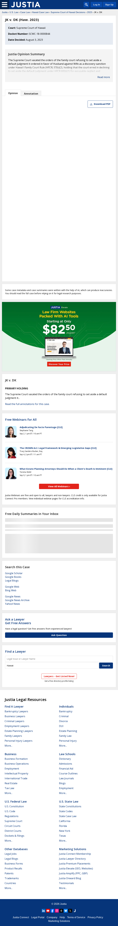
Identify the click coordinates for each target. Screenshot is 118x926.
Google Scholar (14, 573)
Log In (96, 4)
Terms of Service (76, 917)
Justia (5, 12)
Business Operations (17, 763)
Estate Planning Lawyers (19, 731)
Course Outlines (68, 773)
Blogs (62, 783)
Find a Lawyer (15, 651)
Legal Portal (37, 917)
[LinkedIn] (43, 911)
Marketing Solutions (72, 849)
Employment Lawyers (17, 726)
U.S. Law (14, 12)
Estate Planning (68, 731)
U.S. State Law (68, 801)
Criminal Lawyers (14, 721)
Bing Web (10, 590)
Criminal (64, 716)
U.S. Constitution (14, 806)
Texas (62, 835)
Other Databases (16, 849)
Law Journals (66, 778)
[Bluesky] (66, 911)
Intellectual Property (16, 773)
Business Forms (14, 863)
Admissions (65, 763)
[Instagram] (57, 911)
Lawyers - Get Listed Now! (59, 676)
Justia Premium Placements (74, 863)
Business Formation (16, 758)
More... (8, 745)
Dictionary (65, 758)
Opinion (13, 93)
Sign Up (109, 4)
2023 (89, 12)
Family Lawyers (13, 736)
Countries (10, 883)
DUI (61, 726)
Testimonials (66, 883)
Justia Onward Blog (70, 878)
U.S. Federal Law (16, 801)
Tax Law (9, 788)
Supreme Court (13, 821)
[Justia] (25, 4)
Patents (9, 873)
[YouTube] (48, 911)
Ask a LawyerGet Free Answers (18, 621)
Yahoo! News (12, 604)
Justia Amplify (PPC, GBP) (73, 873)
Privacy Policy (95, 917)
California (64, 821)
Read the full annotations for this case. (27, 404)
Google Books (13, 577)
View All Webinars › (59, 486)
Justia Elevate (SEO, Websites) (76, 868)
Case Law (25, 12)
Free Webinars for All (21, 419)
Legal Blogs (12, 580)
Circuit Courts (12, 826)
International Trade (16, 778)
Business (10, 754)
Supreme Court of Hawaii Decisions (68, 12)
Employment (12, 768)
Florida (63, 826)
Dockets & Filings (14, 835)
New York (64, 831)
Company (52, 917)
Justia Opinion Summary (26, 54)
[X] (70, 911)
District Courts (13, 831)
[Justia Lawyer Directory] (75, 911)
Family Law (65, 736)
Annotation (31, 93)
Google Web (12, 586)
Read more (103, 77)
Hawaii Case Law (40, 12)
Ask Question (59, 635)
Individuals (66, 706)
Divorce (63, 721)
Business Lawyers (15, 716)
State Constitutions (70, 806)
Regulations (11, 816)
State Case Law (67, 816)
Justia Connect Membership (75, 853)
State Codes (66, 811)
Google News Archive (17, 600)
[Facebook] (52, 911)
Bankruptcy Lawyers (16, 711)
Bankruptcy (65, 711)
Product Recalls (13, 868)
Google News (12, 596)
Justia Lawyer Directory (72, 858)
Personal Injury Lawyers (18, 740)
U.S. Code (10, 811)
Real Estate (11, 783)
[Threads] (61, 911)
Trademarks (12, 878)
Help (62, 917)
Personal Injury (68, 740)
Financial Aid (66, 768)
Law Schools (67, 754)
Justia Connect (21, 917)
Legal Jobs (11, 853)
